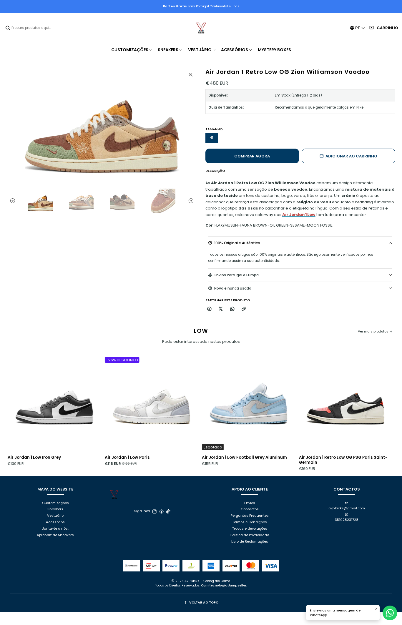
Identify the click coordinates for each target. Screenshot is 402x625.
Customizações (55, 503)
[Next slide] (192, 201)
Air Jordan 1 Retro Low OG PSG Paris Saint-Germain (319, 460)
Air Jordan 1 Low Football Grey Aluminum (220, 457)
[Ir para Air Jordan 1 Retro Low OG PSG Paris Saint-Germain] (322, 403)
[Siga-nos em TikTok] (168, 511)
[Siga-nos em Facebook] (161, 511)
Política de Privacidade (249, 535)
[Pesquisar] (8, 28)
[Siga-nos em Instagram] (154, 511)
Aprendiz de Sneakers (55, 535)
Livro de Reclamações (249, 541)
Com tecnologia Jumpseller (223, 585)
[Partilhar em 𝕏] (221, 309)
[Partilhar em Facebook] (209, 309)
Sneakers (55, 509)
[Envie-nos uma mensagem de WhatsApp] (390, 613)
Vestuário (55, 515)
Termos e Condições (249, 522)
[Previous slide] (11, 201)
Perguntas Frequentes (250, 515)
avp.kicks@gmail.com (346, 508)
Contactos (250, 509)
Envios (249, 503)
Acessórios (55, 522)
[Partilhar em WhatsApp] (233, 309)
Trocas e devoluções (249, 528)
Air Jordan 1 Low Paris (103, 457)
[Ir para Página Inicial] (201, 28)
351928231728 (346, 519)
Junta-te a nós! (55, 528)
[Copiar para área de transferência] (244, 309)
